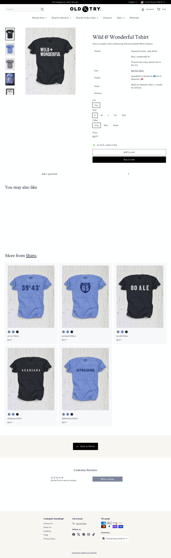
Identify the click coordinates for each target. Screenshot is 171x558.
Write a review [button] (107, 479)
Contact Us (48, 523)
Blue (106, 125)
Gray (96, 125)
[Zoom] (50, 61)
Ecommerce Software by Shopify (84, 553)
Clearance (107, 17)
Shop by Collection (60, 17)
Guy (96, 105)
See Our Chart (137, 70)
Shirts (31, 255)
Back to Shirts (87, 446)
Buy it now (129, 159)
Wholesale (134, 17)
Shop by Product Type (86, 17)
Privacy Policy (49, 538)
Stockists (47, 531)
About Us (47, 527)
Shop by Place (38, 17)
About (120, 17)
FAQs (46, 535)
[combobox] (25, 9)
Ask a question (49, 174)
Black (115, 125)
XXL (124, 115)
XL (115, 115)
